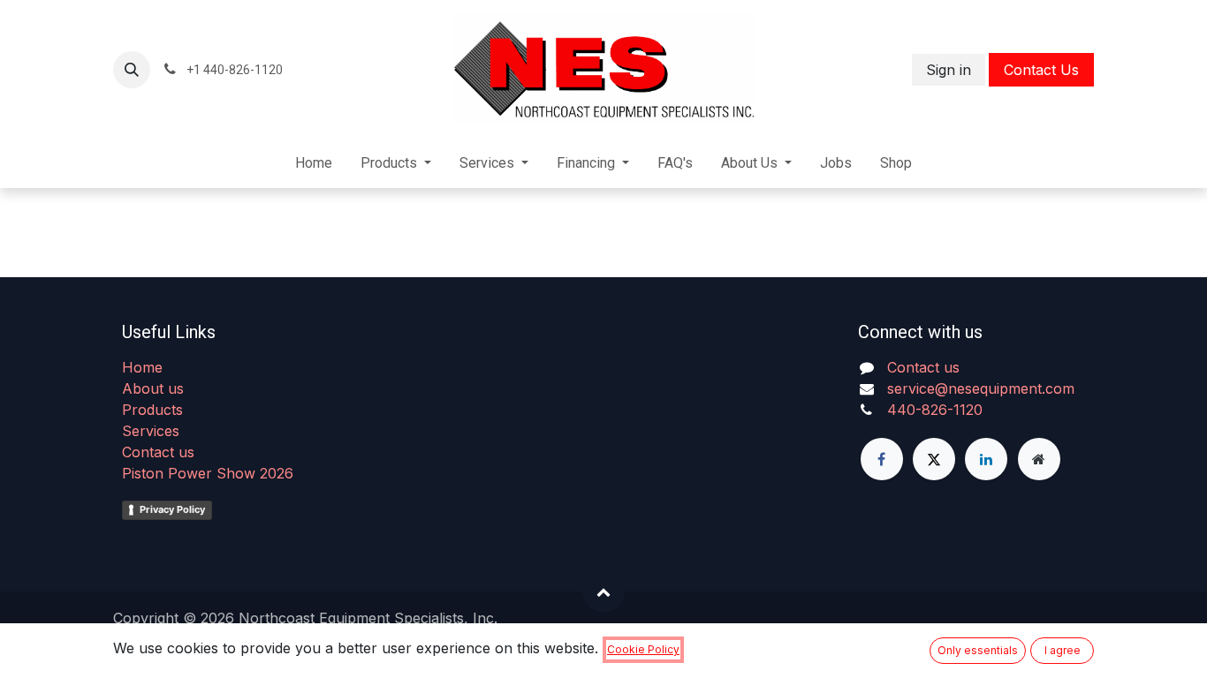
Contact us (158, 452)
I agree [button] (1062, 650)
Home (142, 367)
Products (152, 409)
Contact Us (1041, 70)
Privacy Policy (172, 509)
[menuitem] (313, 163)
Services (150, 431)
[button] (131, 69)
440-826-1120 (935, 409)
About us (153, 388)
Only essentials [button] (978, 650)
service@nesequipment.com (980, 388)
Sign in (948, 70)
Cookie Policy (643, 649)
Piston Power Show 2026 (207, 473)
